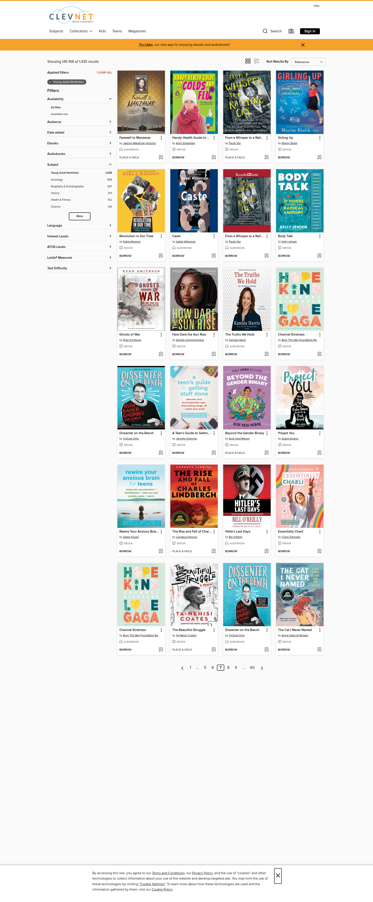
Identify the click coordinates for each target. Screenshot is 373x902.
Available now (59, 114)
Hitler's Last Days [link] (237, 532)
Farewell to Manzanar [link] (135, 138)
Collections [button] (79, 31)
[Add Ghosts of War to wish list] (160, 354)
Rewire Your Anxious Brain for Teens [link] (139, 532)
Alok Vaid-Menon (239, 438)
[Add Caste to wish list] (213, 256)
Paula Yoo (235, 143)
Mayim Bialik (289, 143)
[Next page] (262, 667)
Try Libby (146, 45)
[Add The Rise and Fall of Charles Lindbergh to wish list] (213, 551)
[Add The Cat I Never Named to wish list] (319, 650)
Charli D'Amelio (291, 537)
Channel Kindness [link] (291, 335)
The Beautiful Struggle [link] (188, 630)
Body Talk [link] (285, 236)
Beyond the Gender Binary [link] (244, 433)
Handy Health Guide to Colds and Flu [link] (192, 138)
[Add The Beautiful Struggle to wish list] (213, 650)
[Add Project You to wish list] (319, 453)
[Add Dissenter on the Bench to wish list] (160, 453)
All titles (56, 107)
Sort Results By (277, 62)
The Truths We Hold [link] (239, 335)
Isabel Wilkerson (186, 241)
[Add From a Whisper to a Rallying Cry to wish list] (266, 158)
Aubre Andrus (290, 438)
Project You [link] (286, 433)
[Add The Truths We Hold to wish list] (266, 354)
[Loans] (291, 32)
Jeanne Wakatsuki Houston (139, 143)
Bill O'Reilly (235, 537)
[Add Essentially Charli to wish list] (319, 551)
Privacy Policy (202, 873)
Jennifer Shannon (186, 438)
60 (252, 667)
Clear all (104, 72)
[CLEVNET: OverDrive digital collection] (71, 15)
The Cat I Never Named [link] (295, 630)
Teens (117, 31)
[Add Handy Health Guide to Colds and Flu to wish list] (213, 158)
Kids (102, 31)
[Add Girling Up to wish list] (319, 158)
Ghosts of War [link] (129, 335)
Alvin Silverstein (185, 143)
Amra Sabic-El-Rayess (295, 635)
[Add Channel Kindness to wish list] (319, 354)
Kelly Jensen (289, 241)
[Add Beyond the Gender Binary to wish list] (266, 453)
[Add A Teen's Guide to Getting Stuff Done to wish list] (213, 453)
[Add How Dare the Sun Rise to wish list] (213, 354)
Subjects (56, 31)
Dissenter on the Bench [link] (136, 433)
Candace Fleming (186, 537)
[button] (272, 32)
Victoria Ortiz (131, 438)
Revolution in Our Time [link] (136, 236)
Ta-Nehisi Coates (186, 635)
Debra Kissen (131, 537)
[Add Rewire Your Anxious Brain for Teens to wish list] (160, 551)
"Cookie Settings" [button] (152, 884)
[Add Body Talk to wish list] (319, 256)
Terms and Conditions (168, 873)
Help (316, 6)
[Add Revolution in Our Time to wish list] (160, 256)
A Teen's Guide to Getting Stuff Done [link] (192, 433)
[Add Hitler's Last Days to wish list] (266, 551)
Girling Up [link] (285, 138)
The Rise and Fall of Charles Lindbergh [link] (192, 532)
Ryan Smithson (132, 340)
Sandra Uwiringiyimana (190, 340)
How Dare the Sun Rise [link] (189, 335)
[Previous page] (182, 667)
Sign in (310, 31)
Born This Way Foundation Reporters (300, 340)
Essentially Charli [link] (290, 532)
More (79, 216)
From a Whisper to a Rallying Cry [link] (245, 138)
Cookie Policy (162, 889)
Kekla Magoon (132, 241)
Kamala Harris (237, 340)
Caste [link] (176, 236)
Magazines (137, 31)
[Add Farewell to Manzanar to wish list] (160, 158)
